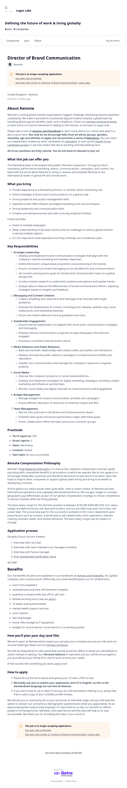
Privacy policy (56, 781)
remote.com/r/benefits (90, 575)
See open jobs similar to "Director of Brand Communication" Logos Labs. (53, 82)
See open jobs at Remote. (28, 78)
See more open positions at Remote (63, 752)
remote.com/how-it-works (101, 121)
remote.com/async (57, 645)
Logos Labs (23, 10)
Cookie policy (70, 781)
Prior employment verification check (35, 556)
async (52, 599)
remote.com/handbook (46, 131)
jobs (26, 40)
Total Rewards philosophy (34, 469)
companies (12, 40)
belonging (92, 138)
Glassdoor (71, 141)
